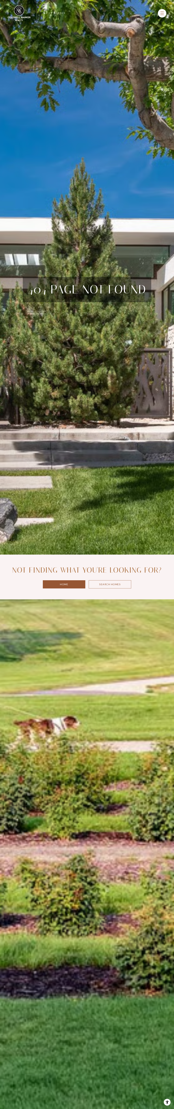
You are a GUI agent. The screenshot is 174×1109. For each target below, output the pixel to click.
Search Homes (110, 584)
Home (64, 584)
